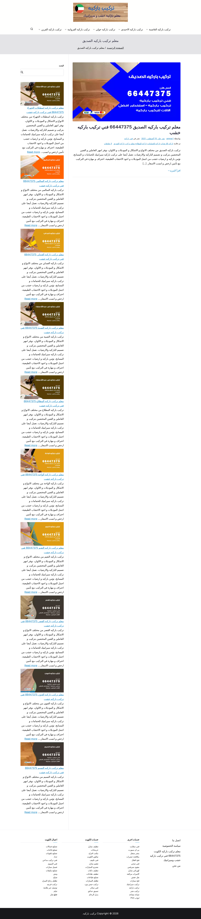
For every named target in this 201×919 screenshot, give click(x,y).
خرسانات (94, 850)
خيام (55, 891)
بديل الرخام (93, 894)
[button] (147, 29)
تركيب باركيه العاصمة (160, 29)
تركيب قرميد (52, 884)
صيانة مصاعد (134, 894)
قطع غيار (53, 894)
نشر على (153, 138)
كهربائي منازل (133, 870)
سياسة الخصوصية (171, 845)
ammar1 (170, 138)
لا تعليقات (108, 143)
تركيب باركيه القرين (51, 29)
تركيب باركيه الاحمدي (132, 29)
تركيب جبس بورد (91, 884)
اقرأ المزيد (175, 170)
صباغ (55, 877)
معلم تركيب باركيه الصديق (124, 143)
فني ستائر (94, 888)
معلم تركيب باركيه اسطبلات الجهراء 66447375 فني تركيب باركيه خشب (45, 110)
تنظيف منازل (93, 846)
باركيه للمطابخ (141, 143)
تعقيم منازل (93, 863)
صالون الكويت (92, 857)
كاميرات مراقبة (133, 874)
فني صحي (135, 863)
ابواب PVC (135, 898)
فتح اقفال (135, 860)
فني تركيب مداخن (50, 860)
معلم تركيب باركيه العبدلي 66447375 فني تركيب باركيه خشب (44, 256)
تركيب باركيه (134, 888)
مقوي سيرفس (133, 867)
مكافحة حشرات (132, 857)
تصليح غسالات (51, 846)
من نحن (176, 865)
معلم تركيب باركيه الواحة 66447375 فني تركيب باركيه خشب (42, 476)
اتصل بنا (176, 840)
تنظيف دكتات (93, 870)
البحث (61, 65)
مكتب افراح (93, 853)
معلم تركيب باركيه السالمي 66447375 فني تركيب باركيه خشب (43, 183)
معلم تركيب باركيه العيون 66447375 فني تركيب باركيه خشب (42, 696)
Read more (33, 151)
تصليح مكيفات (51, 870)
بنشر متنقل (134, 853)
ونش (55, 874)
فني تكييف (94, 860)
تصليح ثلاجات (52, 850)
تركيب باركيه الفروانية (79, 29)
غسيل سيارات (51, 867)
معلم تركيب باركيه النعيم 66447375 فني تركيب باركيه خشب (42, 550)
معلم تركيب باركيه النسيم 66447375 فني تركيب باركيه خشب (44, 770)
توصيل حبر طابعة (50, 888)
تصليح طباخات (92, 877)
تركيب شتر (134, 891)
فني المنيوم (52, 863)
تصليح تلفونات (51, 853)
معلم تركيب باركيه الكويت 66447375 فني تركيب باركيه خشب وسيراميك (165, 856)
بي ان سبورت (133, 850)
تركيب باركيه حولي (105, 29)
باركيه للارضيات (167, 143)
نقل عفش (135, 877)
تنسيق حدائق (93, 891)
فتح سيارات (134, 881)
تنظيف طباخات (92, 874)
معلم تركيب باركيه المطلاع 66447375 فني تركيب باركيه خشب (44, 403)
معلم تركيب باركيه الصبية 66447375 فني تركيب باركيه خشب (42, 330)
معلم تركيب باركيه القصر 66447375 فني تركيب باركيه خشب (42, 623)
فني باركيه (128, 138)
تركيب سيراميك (133, 884)
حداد (55, 857)
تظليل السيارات (92, 881)
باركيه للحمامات (153, 143)
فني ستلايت (134, 846)
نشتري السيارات (91, 867)
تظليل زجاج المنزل (49, 881)
